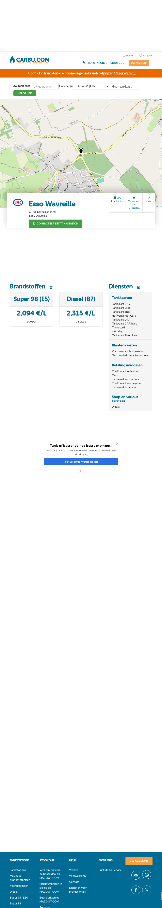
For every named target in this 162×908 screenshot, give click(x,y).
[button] (81, 445)
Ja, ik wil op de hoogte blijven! (81, 461)
